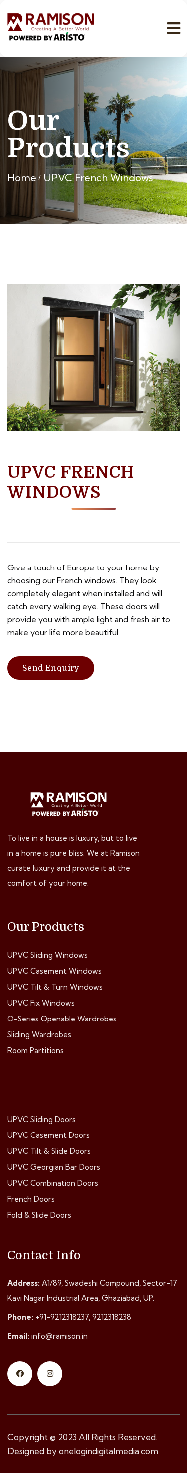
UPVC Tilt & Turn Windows (55, 987)
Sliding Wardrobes (39, 1034)
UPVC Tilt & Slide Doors (49, 1151)
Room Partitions (35, 1050)
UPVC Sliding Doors (41, 1119)
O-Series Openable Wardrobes (62, 1018)
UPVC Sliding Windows (47, 955)
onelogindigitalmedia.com (108, 1451)
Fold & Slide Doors (39, 1215)
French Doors (31, 1199)
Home (21, 177)
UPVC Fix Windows (41, 1003)
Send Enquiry (50, 668)
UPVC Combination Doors (52, 1183)
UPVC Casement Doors (48, 1135)
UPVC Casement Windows (54, 971)
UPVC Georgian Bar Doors (53, 1167)
